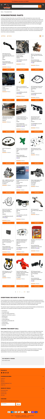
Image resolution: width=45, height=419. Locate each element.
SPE (3, 58)
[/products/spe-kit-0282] (8, 141)
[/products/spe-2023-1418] (8, 46)
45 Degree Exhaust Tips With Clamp (22, 181)
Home (2, 11)
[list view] (43, 36)
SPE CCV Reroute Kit (6, 148)
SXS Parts (3, 395)
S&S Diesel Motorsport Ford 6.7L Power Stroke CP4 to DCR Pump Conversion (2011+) (21, 241)
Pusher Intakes (33, 183)
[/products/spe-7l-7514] (37, 47)
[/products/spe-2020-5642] (22, 141)
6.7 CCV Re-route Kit (20, 54)
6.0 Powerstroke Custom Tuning (7, 87)
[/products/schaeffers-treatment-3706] (37, 232)
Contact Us (3, 378)
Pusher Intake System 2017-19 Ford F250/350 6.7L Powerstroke (36, 181)
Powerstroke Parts (4, 390)
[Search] (39, 6)
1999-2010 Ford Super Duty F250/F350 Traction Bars (8, 117)
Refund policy (24, 415)
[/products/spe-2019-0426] (37, 141)
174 (24, 291)
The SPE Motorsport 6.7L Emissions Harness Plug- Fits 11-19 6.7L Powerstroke (22, 118)
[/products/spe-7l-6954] (37, 109)
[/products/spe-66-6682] (37, 79)
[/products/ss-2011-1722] (22, 232)
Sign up (18, 404)
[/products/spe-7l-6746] (8, 264)
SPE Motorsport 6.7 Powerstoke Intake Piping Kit (36, 210)
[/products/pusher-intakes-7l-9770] (37, 172)
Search (12, 415)
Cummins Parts (4, 393)
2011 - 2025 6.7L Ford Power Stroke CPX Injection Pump (8, 181)
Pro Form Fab (4, 119)
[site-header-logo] (7, 6)
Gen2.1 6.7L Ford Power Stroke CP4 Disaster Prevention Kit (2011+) (7, 210)
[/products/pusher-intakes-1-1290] (22, 264)
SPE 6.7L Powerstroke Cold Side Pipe (21, 210)
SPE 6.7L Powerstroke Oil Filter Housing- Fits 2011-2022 (22, 87)
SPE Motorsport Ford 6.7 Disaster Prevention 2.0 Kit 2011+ (36, 149)
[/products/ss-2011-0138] (8, 202)
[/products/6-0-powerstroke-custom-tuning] (8, 79)
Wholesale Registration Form (6, 383)
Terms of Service (17, 415)
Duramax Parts (3, 392)
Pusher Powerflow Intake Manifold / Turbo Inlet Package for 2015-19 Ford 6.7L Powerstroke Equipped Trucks (22, 273)
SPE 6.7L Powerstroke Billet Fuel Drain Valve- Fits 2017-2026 (21, 149)
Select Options (8, 100)
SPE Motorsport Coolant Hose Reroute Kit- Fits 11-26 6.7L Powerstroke (37, 87)
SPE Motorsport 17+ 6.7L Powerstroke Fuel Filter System (7, 272)
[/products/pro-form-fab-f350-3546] (8, 109)
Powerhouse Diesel (19, 55)
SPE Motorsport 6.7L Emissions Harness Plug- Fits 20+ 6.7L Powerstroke (8, 241)
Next (28, 291)
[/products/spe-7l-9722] (8, 232)
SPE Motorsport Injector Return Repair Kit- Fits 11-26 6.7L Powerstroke (36, 272)
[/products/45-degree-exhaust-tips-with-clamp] (22, 172)
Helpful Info (3, 385)
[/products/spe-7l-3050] (22, 202)
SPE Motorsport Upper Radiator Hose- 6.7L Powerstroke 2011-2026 (36, 118)
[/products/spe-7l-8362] (22, 109)
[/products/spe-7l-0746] (37, 264)
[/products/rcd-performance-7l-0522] (8, 172)
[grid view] (40, 36)
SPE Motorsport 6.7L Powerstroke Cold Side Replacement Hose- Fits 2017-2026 (8, 55)
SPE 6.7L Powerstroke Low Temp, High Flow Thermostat (36, 55)
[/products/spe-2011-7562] (22, 79)
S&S (3, 212)
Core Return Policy (31, 415)
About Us (2, 380)
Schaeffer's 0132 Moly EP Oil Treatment (37, 240)
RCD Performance (5, 182)
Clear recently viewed (6, 360)
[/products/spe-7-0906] (37, 202)
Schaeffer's (33, 242)
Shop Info (3, 381)
